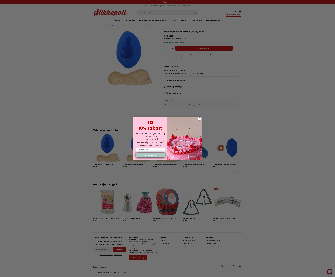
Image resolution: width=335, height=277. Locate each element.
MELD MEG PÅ (150, 155)
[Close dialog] (199, 118)
